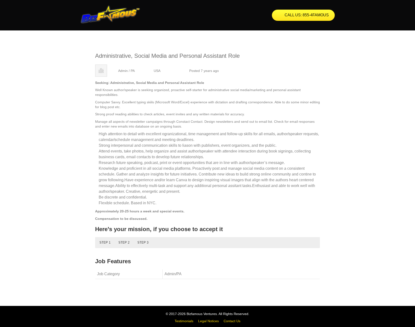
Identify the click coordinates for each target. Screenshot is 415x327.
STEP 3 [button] (142, 242)
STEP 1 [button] (104, 242)
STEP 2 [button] (123, 242)
